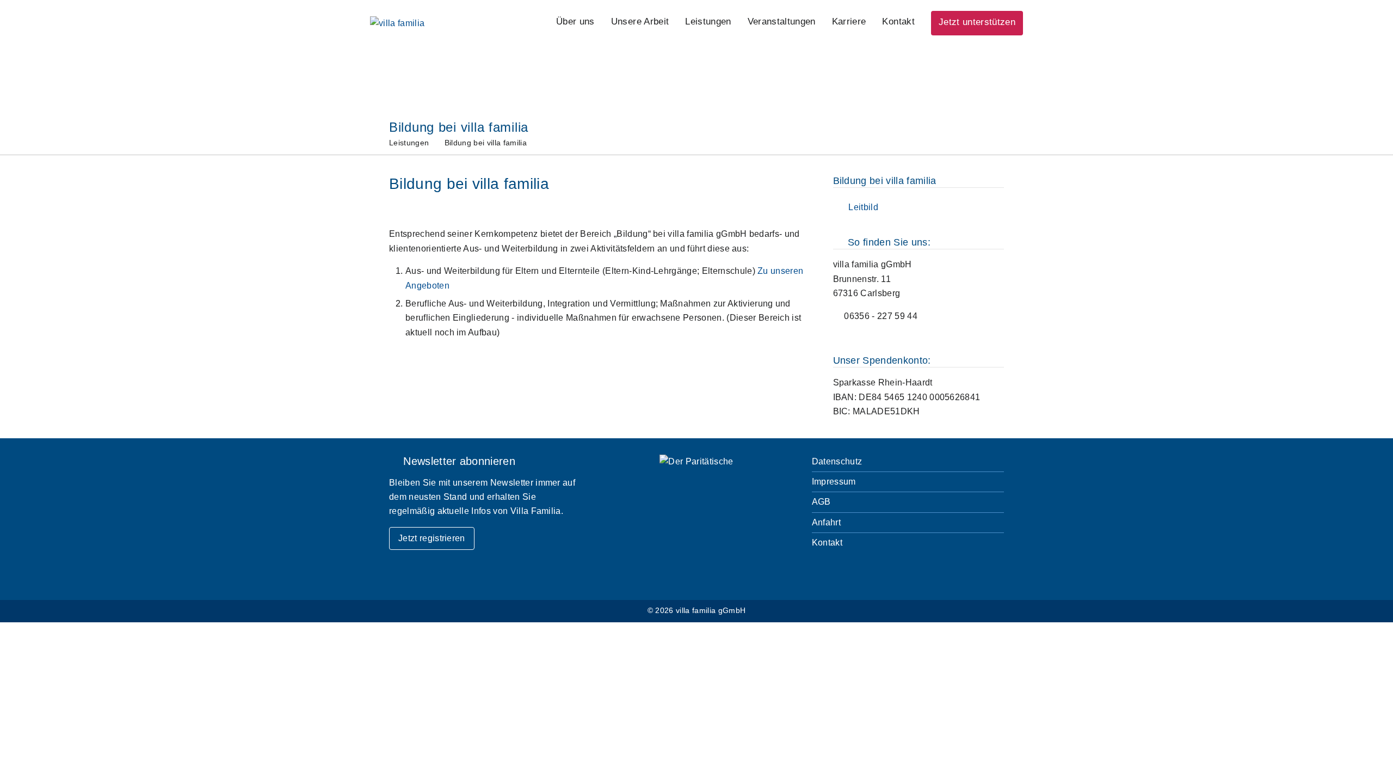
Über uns (575, 21)
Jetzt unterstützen (977, 22)
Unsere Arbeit (640, 21)
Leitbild (861, 207)
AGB (821, 501)
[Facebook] (820, 572)
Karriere (849, 21)
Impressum (834, 481)
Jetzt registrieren (431, 538)
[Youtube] (911, 572)
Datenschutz (837, 461)
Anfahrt (826, 522)
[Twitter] (850, 572)
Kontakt (898, 21)
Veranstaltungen (782, 21)
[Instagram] (880, 572)
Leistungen (708, 21)
